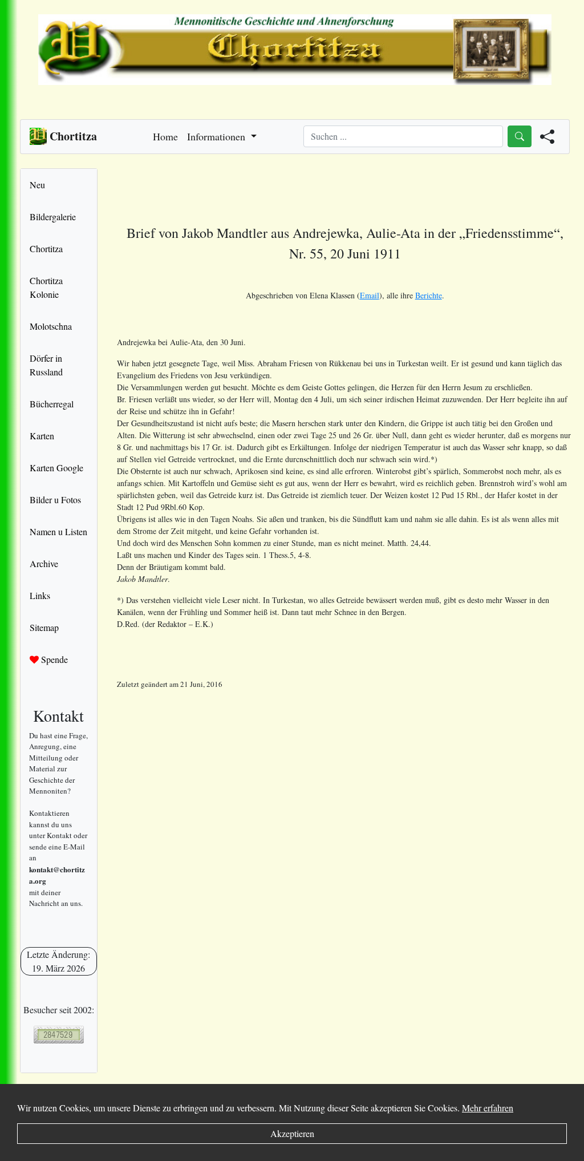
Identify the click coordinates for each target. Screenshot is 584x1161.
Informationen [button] (217, 136)
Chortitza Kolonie (46, 287)
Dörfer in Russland (46, 365)
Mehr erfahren (487, 1108)
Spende (53, 659)
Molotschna (51, 326)
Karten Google (56, 468)
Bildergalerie (53, 217)
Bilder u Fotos (55, 499)
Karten (42, 436)
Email (369, 295)
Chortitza (46, 248)
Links (40, 595)
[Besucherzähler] (59, 1035)
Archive (44, 563)
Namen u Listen (58, 531)
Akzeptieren (292, 1133)
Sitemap (44, 627)
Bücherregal (52, 404)
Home (165, 136)
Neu (37, 185)
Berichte (428, 295)
